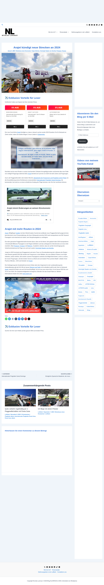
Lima (92, 288)
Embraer (90, 265)
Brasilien (96, 253)
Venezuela (81, 310)
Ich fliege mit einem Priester (48, 409)
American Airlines (83, 241)
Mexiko (80, 292)
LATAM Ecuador (83, 288)
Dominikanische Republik (84, 299)
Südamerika (41, 134)
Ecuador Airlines (82, 218)
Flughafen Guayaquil (84, 225)
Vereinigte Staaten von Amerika (48, 51)
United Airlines (90, 306)
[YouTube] (92, 25)
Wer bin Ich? (52, 32)
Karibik (18, 233)
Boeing (81, 253)
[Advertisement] (52, 11)
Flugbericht (81, 295)
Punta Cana (8, 418)
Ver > (15, 126)
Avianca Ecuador (92, 249)
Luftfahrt (7, 414)
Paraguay (59, 51)
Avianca (81, 249)
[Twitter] (87, 25)
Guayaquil (90, 276)
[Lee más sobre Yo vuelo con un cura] (53, 397)
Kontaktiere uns (96, 32)
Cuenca (80, 261)
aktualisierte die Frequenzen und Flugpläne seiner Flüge (50, 178)
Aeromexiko (93, 218)
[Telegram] (101, 25)
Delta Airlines (88, 261)
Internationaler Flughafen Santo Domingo (49, 180)
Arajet (33, 51)
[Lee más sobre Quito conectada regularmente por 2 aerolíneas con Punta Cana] (20, 397)
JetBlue (80, 284)
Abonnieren (82, 141)
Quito (13, 418)
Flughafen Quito (9, 416)
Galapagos (81, 276)
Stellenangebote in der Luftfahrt (80, 32)
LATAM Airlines (89, 284)
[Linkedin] (97, 25)
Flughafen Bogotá (83, 221)
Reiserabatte (63, 32)
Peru (86, 292)
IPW (94, 280)
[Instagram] (94, 25)
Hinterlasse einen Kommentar (23, 51)
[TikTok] (99, 25)
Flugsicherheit (83, 303)
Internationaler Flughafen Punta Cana (25, 416)
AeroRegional (81, 237)
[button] (2, 25)
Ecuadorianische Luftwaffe (85, 272)
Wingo (88, 310)
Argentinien (81, 245)
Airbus (91, 237)
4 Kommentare (25, 414)
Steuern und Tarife (35, 267)
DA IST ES (81, 280)
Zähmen (92, 303)
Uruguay (64, 51)
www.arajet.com (27, 273)
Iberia (88, 280)
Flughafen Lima (82, 229)
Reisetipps (81, 306)
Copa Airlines (92, 257)
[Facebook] (89, 25)
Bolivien (37, 51)
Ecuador (82, 265)
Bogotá (89, 253)
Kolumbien (81, 257)
